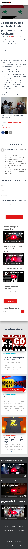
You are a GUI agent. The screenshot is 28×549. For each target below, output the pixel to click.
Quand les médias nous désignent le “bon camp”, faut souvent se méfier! (14, 358)
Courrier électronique (10, 292)
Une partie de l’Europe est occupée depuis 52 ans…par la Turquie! (14, 440)
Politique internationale (14, 122)
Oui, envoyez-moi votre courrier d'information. (14, 200)
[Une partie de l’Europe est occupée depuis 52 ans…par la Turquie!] (14, 424)
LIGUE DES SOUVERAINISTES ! (14, 541)
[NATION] (6, 3)
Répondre (23, 176)
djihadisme (16, 125)
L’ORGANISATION (20, 530)
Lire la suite (6, 371)
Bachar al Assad (9, 125)
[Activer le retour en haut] (25, 546)
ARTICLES (21, 526)
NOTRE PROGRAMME (7, 537)
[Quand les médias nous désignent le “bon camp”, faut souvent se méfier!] (14, 342)
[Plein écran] (22, 241)
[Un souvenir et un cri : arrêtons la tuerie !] (14, 383)
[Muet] (20, 241)
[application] (14, 237)
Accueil (7, 526)
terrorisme (7, 127)
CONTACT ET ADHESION (9, 530)
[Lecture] (5, 241)
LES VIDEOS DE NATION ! (20, 537)
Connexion (13, 526)
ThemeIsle (19, 545)
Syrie (3, 127)
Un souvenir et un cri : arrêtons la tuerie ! (11, 398)
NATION (21, 125)
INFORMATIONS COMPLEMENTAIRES (14, 534)
